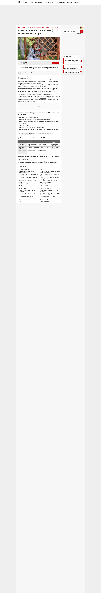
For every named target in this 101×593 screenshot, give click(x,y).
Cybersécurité (61, 2)
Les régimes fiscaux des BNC (53, 82)
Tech (32, 2)
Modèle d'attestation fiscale (26, 196)
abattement (43, 98)
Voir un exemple (80, 33)
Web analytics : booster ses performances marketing (71, 67)
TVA (37, 150)
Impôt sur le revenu (55, 27)
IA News (27, 2)
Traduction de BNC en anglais (54, 84)
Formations (68, 56)
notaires (39, 119)
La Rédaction (24, 62)
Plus (75, 2)
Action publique (39, 2)
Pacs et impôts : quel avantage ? (27, 193)
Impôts (47, 27)
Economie (70, 2)
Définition (50, 79)
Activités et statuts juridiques (53, 81)
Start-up (53, 2)
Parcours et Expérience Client (71, 72)
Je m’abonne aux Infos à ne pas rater (31, 72)
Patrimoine (22, 27)
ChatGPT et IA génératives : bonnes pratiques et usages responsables (71, 61)
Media (47, 2)
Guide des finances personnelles (37, 27)
